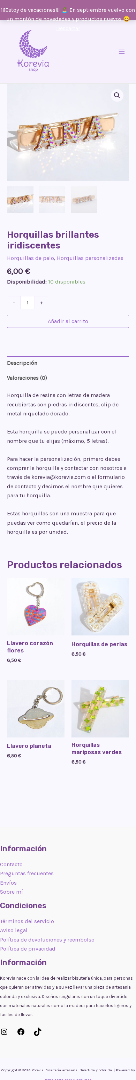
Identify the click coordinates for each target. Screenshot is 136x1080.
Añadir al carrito (68, 321)
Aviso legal (14, 930)
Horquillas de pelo (30, 258)
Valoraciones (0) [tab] (27, 377)
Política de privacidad (27, 948)
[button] (117, 95)
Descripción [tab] (22, 363)
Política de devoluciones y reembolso (47, 939)
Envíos (8, 882)
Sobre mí (11, 891)
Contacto (11, 864)
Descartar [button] (68, 28)
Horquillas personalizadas (90, 258)
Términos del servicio (27, 921)
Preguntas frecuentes (27, 873)
